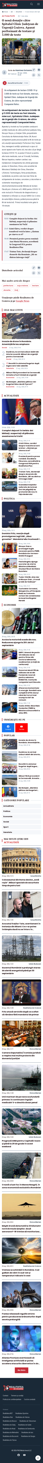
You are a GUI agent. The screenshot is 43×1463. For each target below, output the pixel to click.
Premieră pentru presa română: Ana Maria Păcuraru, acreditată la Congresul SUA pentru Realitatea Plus (24, 243)
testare (35, 285)
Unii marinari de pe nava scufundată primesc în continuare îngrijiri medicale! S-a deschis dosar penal (20, 1099)
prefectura (8, 285)
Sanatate (10, 368)
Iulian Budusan (35, 964)
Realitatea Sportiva (22, 1413)
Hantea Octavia (23, 70)
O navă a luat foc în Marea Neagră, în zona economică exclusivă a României (21, 1186)
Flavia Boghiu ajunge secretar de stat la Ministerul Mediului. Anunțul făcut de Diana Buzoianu (29, 566)
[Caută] (31, 4)
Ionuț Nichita (35, 876)
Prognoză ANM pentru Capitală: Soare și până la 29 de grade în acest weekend (21, 1143)
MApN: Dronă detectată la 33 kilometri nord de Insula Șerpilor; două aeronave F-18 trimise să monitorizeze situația (21, 1230)
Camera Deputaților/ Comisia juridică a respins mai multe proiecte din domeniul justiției (21, 1055)
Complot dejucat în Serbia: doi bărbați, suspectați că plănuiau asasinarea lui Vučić (23, 221)
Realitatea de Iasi (27, 1432)
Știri (12, 12)
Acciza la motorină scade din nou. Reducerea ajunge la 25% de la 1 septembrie (19, 642)
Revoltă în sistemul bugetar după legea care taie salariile (22, 364)
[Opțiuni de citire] (38, 1458)
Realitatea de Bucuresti (10, 1436)
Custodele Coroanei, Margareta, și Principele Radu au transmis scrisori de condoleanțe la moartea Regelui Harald (29, 594)
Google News (22, 300)
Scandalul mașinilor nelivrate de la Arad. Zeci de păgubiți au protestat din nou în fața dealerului (28, 489)
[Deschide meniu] (38, 4)
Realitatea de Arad (9, 1429)
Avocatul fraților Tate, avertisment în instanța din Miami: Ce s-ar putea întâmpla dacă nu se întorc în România (21, 928)
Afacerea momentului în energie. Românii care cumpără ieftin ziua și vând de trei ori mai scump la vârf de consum (30, 694)
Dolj (16, 290)
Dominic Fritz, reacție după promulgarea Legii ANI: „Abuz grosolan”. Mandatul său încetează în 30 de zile (21, 537)
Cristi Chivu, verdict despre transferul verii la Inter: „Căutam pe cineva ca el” (24, 231)
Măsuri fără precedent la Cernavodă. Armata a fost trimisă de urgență (23, 373)
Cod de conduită (29, 1399)
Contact (5, 1396)
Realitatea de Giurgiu (28, 1436)
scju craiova (22, 285)
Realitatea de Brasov (10, 1421)
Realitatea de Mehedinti (11, 1432)
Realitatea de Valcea (23, 1417)
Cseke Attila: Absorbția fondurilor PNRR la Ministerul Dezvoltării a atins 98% (29, 709)
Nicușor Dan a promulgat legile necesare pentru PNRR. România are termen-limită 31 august (29, 551)
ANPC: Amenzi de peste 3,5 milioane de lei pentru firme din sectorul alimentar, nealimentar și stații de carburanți (29, 658)
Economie (10, 378)
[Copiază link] (34, 70)
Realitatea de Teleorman (28, 1421)
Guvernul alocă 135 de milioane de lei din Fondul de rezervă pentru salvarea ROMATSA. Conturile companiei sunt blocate (29, 676)
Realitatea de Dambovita (26, 1429)
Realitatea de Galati (24, 1425)
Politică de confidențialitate (12, 1399)
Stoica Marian (35, 1049)
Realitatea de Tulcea (9, 1440)
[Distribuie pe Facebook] (39, 70)
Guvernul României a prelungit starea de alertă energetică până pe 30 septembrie (21, 970)
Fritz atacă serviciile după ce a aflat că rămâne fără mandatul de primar (20, 1013)
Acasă (6, 12)
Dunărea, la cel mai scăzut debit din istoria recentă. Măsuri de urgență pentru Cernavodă (22, 354)
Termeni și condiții (17, 1396)
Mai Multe (21, 1370)
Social (4, 348)
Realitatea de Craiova (32, 1008)
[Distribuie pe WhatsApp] (34, 75)
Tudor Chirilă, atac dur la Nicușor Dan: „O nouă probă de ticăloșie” (29, 579)
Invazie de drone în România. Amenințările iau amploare (17, 343)
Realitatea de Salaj (9, 1425)
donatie (7, 290)
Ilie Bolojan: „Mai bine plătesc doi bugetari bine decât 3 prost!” (21, 383)
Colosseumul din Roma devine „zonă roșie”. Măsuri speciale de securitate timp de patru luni (20, 882)
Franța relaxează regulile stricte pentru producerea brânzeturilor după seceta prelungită (21, 1316)
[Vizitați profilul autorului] (4, 72)
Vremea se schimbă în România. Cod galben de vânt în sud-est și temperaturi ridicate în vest (20, 1273)
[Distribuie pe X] (39, 75)
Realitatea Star (8, 1417)
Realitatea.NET (8, 1413)
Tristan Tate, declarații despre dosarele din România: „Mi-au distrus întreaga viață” (23, 254)
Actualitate (19, 12)
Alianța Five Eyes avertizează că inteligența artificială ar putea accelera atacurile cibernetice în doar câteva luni (21, 1362)
